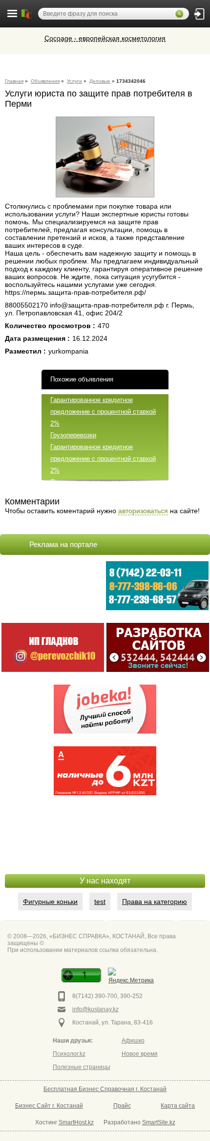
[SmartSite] (157, 647)
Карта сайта (178, 1105)
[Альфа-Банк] (105, 770)
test (99, 901)
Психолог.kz (69, 1053)
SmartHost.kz (76, 1122)
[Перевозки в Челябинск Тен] (157, 585)
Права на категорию (154, 901)
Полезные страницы (81, 1067)
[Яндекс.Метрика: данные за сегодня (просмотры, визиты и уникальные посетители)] (131, 977)
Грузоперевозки (73, 435)
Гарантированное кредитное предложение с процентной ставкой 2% (103, 411)
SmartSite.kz (158, 1122)
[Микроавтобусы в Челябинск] (52, 647)
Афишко (133, 1040)
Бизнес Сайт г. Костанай (49, 1105)
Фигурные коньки (50, 901)
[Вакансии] (105, 709)
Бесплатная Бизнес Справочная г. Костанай (105, 1089)
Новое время (140, 1053)
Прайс (122, 1105)
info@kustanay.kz (95, 1009)
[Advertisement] (105, 849)
